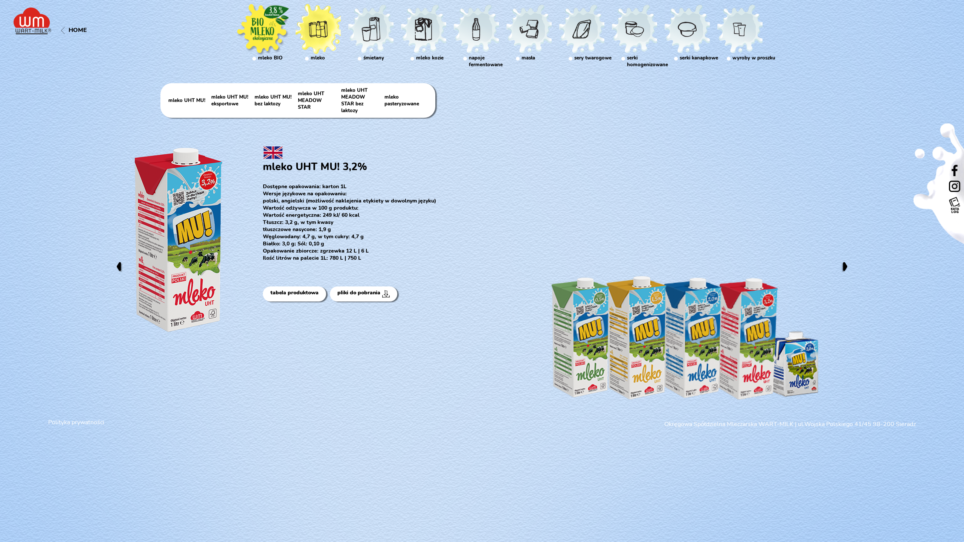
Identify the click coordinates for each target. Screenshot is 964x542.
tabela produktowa (294, 292)
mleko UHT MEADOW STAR (311, 100)
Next (845, 266)
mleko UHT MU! (186, 100)
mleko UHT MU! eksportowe (229, 100)
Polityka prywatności (76, 422)
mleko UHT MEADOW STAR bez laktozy (354, 100)
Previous (119, 266)
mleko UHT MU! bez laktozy (273, 100)
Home (78, 30)
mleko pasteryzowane (401, 100)
